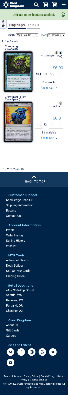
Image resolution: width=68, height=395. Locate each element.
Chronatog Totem (15, 96)
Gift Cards (12, 330)
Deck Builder (14, 265)
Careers (11, 335)
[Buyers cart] (45, 4)
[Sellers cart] (54, 4)
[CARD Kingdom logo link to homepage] (12, 4)
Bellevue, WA (15, 300)
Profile (10, 230)
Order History (14, 235)
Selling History (15, 240)
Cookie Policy (48, 376)
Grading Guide (15, 276)
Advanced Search (17, 260)
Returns (11, 210)
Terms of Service (12, 376)
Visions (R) (11, 49)
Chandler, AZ (14, 311)
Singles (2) (17, 25)
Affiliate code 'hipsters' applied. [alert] (34, 15)
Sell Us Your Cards (18, 271)
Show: (44, 35)
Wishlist (11, 246)
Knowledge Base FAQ (20, 200)
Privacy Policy (31, 376)
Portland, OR (14, 305)
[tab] (17, 25)
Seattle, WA (14, 295)
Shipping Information (19, 205)
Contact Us (13, 216)
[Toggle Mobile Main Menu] (63, 4)
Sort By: (11, 35)
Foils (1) (33, 25)
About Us (12, 325)
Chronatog (11, 46)
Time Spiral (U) (13, 99)
